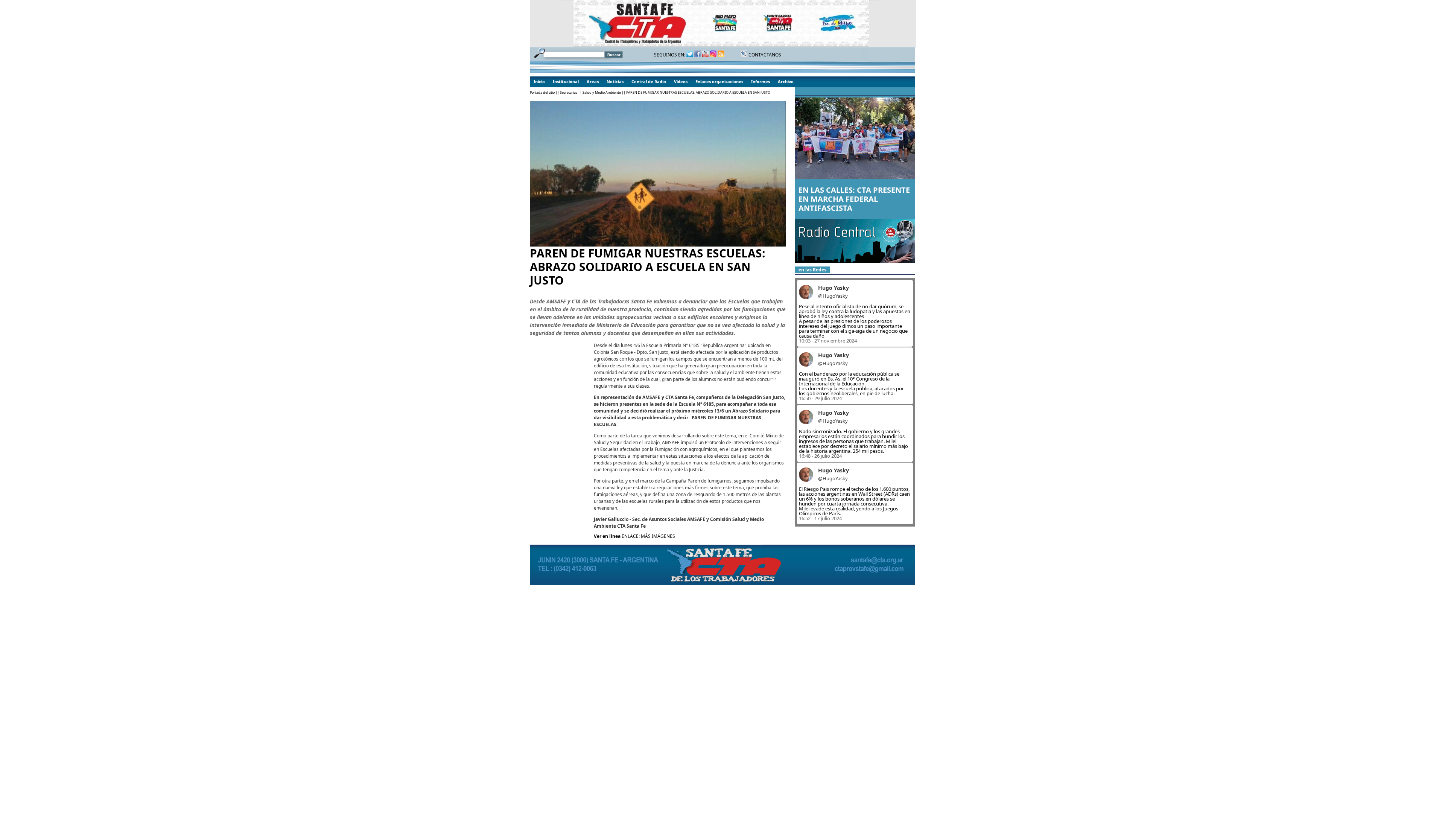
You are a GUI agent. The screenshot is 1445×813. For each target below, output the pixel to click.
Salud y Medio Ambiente (602, 92)
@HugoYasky (833, 295)
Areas (593, 81)
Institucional (566, 81)
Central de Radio (648, 81)
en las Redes (812, 269)
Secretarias (568, 92)
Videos (681, 81)
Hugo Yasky (833, 287)
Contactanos (764, 55)
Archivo (786, 81)
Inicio (539, 81)
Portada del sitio (542, 92)
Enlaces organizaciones (719, 81)
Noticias (615, 81)
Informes (760, 81)
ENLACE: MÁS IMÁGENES (648, 536)
